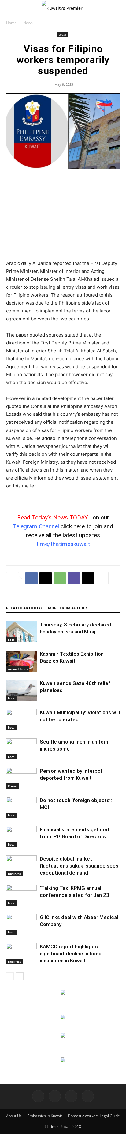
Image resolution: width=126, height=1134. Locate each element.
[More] (102, 578)
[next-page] (20, 976)
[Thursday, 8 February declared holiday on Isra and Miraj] (21, 631)
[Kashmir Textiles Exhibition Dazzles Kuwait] (21, 661)
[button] (10, 8)
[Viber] (74, 578)
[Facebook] (31, 578)
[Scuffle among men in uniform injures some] (21, 748)
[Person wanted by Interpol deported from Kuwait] (21, 778)
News (28, 22)
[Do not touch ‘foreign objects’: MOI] (21, 807)
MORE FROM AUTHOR (67, 608)
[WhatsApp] (60, 578)
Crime (12, 786)
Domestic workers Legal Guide (94, 1115)
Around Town (18, 669)
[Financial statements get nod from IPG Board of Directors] (21, 836)
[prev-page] (10, 976)
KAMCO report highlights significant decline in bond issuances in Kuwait (71, 953)
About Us (14, 1115)
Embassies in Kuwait (45, 1115)
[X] (45, 578)
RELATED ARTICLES (24, 608)
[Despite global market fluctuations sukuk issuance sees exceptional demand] (21, 865)
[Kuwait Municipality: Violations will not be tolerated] (21, 719)
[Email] (88, 578)
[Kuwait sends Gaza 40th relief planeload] (21, 690)
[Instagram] (55, 1096)
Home (11, 22)
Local (62, 34)
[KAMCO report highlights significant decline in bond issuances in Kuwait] (21, 953)
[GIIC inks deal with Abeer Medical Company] (21, 924)
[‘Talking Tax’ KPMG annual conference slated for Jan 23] (21, 895)
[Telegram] (71, 1096)
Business (14, 874)
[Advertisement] (63, 215)
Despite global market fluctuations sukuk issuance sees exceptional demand (79, 866)
